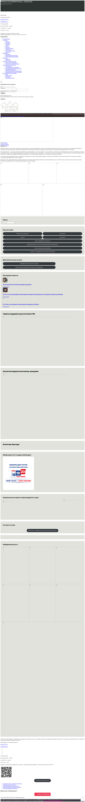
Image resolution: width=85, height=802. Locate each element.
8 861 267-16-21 (4, 744)
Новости (5, 58)
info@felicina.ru (4, 21)
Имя (1, 87)
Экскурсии (62, 233)
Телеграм (7, 76)
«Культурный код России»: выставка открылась (17, 284)
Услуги (7, 41)
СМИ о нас (8, 60)
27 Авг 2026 (6, 287)
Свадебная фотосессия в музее (29, 263)
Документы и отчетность (9, 65)
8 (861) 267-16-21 (4, 19)
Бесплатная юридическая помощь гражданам (29, 267)
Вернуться (3, 99)
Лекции (7, 47)
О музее (5, 40)
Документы (8, 66)
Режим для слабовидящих (43, 794)
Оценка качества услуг (42, 780)
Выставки (5, 53)
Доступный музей (10, 50)
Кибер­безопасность (10, 69)
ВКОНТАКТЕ (8, 75)
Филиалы (8, 43)
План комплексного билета (42, 248)
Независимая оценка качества (13, 72)
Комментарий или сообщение (8, 90)
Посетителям (6, 39)
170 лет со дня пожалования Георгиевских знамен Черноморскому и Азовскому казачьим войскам (33, 294)
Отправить (3, 93)
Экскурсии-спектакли (11, 62)
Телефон (3, 88)
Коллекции (8, 49)
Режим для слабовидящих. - (12, 1)
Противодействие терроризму (13, 71)
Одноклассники (9, 78)
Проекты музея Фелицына (12, 63)
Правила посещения (22, 233)
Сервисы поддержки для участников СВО (42, 251)
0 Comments (3, 145)
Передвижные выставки (11, 56)
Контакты (7, 52)
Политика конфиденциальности (54, 801)
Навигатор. (28, 1)
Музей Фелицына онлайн (9, 73)
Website (2, 92)
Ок (44, 801)
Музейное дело (9, 48)
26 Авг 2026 (6, 296)
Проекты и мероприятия (9, 61)
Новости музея (4, 144)
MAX (6, 74)
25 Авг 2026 (6, 306)
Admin (5, 142)
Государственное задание (12, 67)
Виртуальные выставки (11, 55)
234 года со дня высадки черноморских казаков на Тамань (21, 304)
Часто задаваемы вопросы (42, 241)
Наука (7, 46)
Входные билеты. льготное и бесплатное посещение (42, 244)
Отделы (7, 44)
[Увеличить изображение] (80, 539)
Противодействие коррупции (13, 68)
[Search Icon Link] (3, 79)
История (7, 42)
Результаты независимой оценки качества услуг (42, 530)
